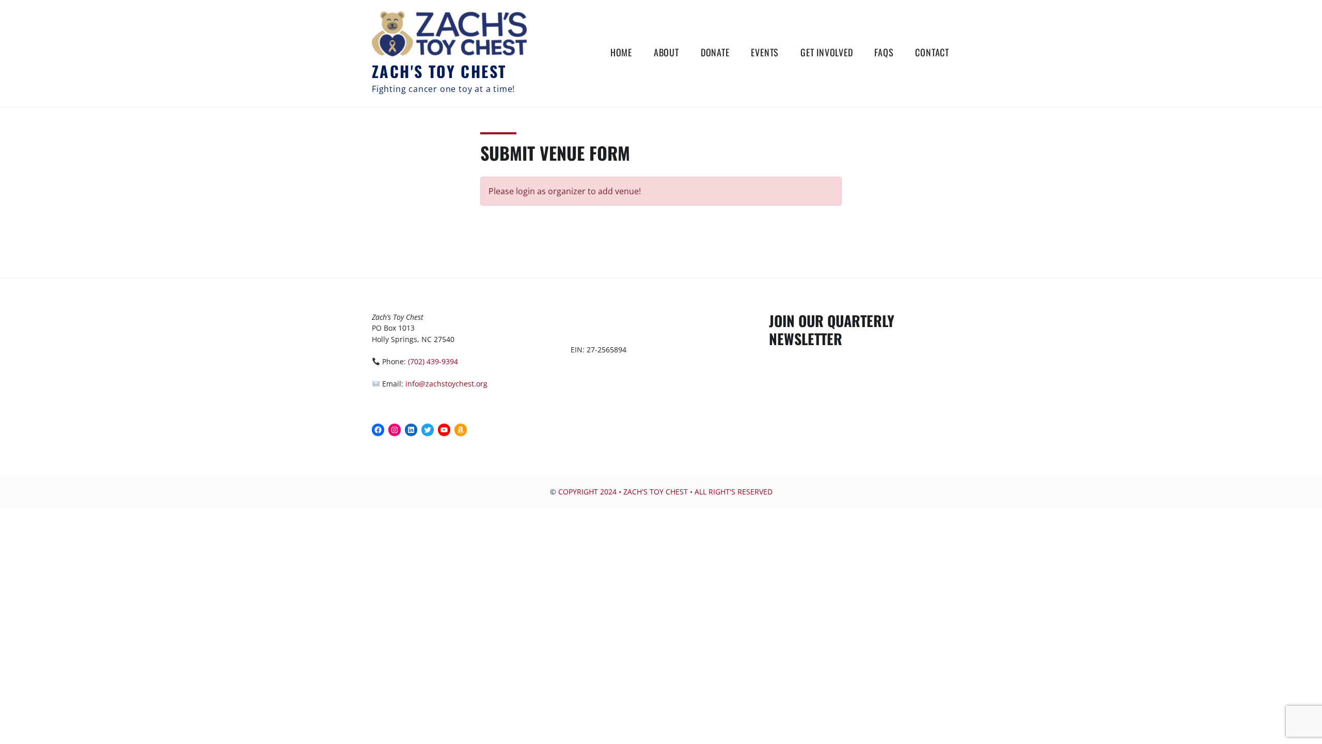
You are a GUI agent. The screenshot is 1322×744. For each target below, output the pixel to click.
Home (621, 52)
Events (765, 52)
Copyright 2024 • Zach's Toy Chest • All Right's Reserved (665, 492)
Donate (715, 52)
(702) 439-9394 (433, 361)
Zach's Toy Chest (439, 71)
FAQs (883, 52)
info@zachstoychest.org (446, 384)
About (666, 52)
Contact (932, 52)
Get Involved (826, 52)
